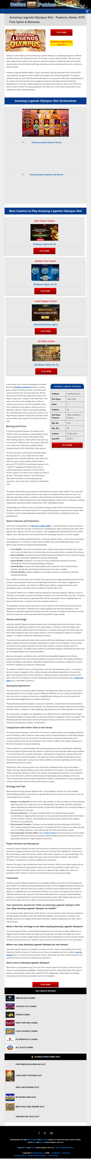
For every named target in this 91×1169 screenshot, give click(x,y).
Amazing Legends (22, 387)
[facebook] (40, 1134)
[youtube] (51, 1134)
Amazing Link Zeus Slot (27, 1117)
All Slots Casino (46, 341)
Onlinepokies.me (38, 1153)
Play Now (67, 445)
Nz (69, 1147)
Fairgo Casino (23, 1015)
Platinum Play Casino (27, 1039)
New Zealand (32, 1139)
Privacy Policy (20, 1155)
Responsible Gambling (37, 1155)
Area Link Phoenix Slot (27, 1087)
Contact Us (56, 1153)
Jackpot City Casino (45, 261)
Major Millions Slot (26, 1097)
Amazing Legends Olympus (67, 386)
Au (72, 1147)
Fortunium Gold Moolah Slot (31, 1064)
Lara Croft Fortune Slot (29, 1075)
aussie (42, 1142)
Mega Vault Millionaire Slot (30, 1107)
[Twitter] (47, 1134)
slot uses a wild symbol (41, 526)
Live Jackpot (61, 1147)
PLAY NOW (61, 32)
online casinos (50, 833)
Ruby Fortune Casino (27, 1023)
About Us (66, 1153)
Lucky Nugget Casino (45, 301)
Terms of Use (53, 1155)
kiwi (34, 1142)
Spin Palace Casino (44, 221)
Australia (44, 1139)
